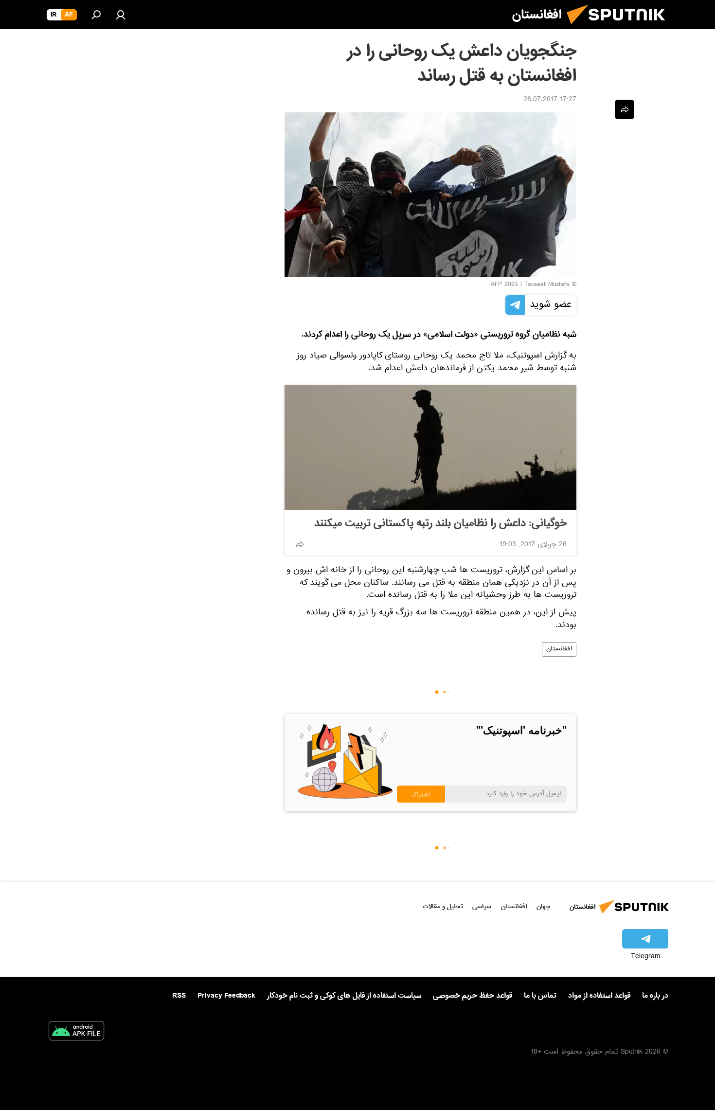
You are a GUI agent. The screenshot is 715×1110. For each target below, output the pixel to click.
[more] (299, 544)
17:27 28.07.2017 (549, 100)
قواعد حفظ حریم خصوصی (472, 996)
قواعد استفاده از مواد (599, 996)
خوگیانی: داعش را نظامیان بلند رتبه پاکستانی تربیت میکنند (440, 523)
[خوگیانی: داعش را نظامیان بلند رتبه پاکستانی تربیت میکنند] (430, 447)
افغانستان (559, 649)
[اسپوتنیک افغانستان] (619, 28)
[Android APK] (76, 1032)
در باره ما (655, 996)
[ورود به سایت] (120, 14)
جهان (543, 906)
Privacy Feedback (226, 996)
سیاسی (481, 906)
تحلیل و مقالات (443, 906)
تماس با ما (540, 996)
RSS (179, 996)
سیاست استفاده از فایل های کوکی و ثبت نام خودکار (344, 996)
